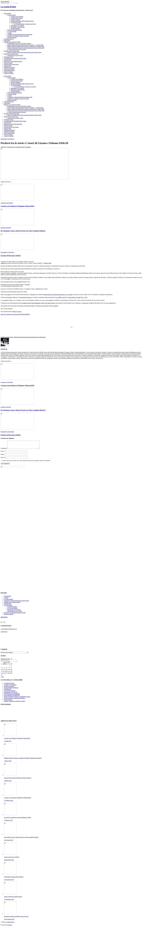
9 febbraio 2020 (5, 337)
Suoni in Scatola (8, 72)
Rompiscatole (7, 66)
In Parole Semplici (15, 19)
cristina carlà (12, 337)
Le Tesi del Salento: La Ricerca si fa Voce (25, 24)
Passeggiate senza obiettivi (18, 27)
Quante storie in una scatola (11, 64)
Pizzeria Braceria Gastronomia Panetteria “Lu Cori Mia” (58, 294)
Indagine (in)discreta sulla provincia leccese (22, 21)
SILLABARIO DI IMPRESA (12, 695)
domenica (18, 337)
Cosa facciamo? (11, 15)
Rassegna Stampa (12, 37)
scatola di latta (38, 337)
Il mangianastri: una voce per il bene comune (19, 43)
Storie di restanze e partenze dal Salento (14, 698)
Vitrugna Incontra (15, 28)
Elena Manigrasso (36, 303)
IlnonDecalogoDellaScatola (14, 30)
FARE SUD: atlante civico (11, 54)
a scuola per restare (9, 683)
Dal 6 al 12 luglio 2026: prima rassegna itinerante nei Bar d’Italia (24, 52)
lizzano (22, 337)
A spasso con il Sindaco (17, 16)
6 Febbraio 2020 (19, 147)
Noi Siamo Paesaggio (9, 690)
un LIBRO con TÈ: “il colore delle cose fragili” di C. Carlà (71, 297)
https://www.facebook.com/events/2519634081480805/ (15, 314)
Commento (4, 448)
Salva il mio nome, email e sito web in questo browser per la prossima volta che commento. (26, 460)
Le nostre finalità (11, 31)
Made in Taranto (17, 311)
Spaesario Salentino (9, 69)
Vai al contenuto (5, 1)
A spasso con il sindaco (10, 684)
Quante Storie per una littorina (12, 693)
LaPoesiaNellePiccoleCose (11, 687)
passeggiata (27, 337)
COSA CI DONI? (9, 73)
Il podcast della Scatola (17, 18)
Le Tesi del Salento (16, 22)
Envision (9, 925)
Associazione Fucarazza (25, 297)
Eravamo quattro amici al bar (11, 51)
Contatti (9, 33)
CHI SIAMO (7, 13)
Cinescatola (7, 40)
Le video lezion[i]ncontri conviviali (16, 49)
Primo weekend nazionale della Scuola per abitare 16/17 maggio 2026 (25, 46)
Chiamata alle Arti (9, 39)
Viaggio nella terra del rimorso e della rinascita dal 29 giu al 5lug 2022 (25, 48)
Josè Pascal (11, 147)
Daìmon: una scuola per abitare (12, 42)
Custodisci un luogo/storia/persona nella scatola (19, 34)
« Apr (2, 676)
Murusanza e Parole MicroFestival (13, 61)
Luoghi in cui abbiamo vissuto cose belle (18, 36)
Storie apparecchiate (9, 70)
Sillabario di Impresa (9, 67)
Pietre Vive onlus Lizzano (48, 303)
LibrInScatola (7, 60)
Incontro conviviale (9, 686)
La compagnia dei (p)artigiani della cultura (15, 58)
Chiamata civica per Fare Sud (15, 55)
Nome (3, 451)
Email (3, 454)
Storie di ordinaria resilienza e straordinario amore (17, 696)
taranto (44, 337)
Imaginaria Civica (8, 57)
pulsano (32, 337)
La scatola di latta (8, 7)
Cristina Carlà (47, 263)
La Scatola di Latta (25, 303)
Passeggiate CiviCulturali (17, 25)
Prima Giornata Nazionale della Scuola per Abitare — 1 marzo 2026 (25, 45)
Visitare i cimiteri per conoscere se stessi (14, 701)
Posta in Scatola (8, 63)
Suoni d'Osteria (8, 699)
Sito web (3, 457)
